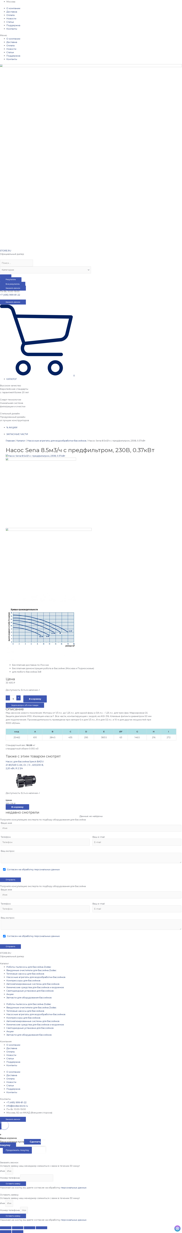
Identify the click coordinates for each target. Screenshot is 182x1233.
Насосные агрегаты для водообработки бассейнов (56, 440)
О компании (13, 8)
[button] (91, 35)
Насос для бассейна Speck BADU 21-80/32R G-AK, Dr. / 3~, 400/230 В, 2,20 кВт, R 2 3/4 (25, 765)
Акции (10, 994)
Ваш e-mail (98, 837)
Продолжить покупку (17, 1150)
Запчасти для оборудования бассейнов (29, 997)
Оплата (10, 15)
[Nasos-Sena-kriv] (41, 492)
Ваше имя (6, 823)
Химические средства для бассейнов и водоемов (35, 987)
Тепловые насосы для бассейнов (25, 973)
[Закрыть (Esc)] (5, 1227)
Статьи (10, 22)
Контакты (11, 28)
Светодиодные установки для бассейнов (30, 990)
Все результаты (13, 284)
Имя (2, 1171)
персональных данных (73, 1187)
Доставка (11, 11)
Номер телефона (10, 1178)
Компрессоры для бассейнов (23, 980)
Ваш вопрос (8, 851)
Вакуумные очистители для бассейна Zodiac (31, 970)
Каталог (20, 440)
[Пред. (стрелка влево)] (5, 1231)
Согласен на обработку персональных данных (33, 869)
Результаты (11, 279)
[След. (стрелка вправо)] (17, 1231)
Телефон (6, 837)
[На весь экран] (29, 1227)
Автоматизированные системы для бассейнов (32, 984)
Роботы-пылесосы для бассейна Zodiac (28, 967)
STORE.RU (5, 250)
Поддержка (13, 25)
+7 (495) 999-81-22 (10, 294)
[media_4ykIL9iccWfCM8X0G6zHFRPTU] (35, 455)
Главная (10, 440)
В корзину (35, 699)
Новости (11, 18)
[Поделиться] (17, 1227)
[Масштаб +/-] (41, 1227)
